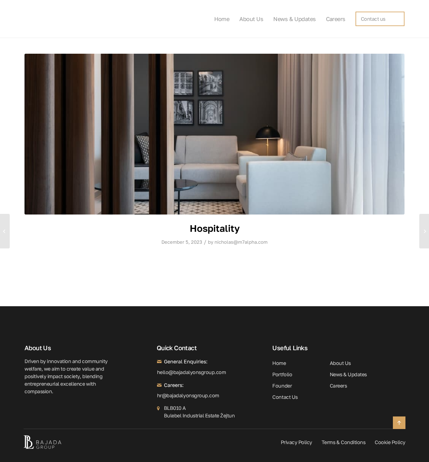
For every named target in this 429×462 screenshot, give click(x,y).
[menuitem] (224, 19)
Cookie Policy (390, 442)
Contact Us (284, 397)
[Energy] (424, 231)
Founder (282, 386)
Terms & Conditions (343, 442)
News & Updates (348, 374)
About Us (340, 363)
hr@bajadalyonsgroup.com (159, 395)
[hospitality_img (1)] (214, 134)
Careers (338, 386)
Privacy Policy (296, 442)
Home (279, 363)
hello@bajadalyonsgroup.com (159, 372)
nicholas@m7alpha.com (241, 242)
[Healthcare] (5, 231)
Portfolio (282, 374)
